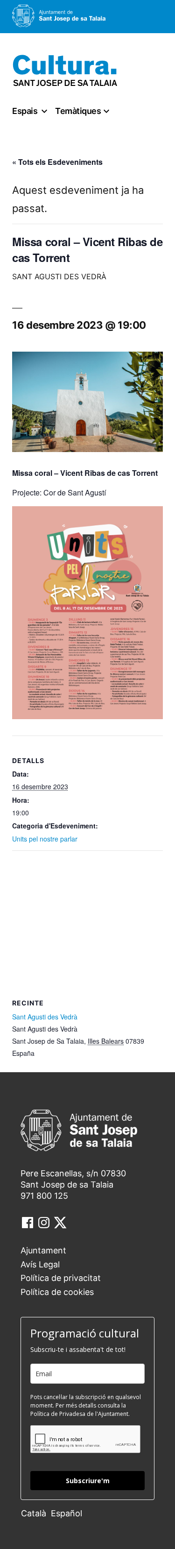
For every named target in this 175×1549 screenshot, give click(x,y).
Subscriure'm (88, 1480)
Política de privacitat (61, 1278)
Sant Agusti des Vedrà (44, 1016)
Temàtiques (78, 111)
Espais (24, 111)
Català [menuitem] (33, 1513)
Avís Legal (40, 1264)
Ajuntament (43, 1250)
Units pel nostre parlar (44, 838)
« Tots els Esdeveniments (57, 161)
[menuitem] (36, 1513)
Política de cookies (57, 1292)
